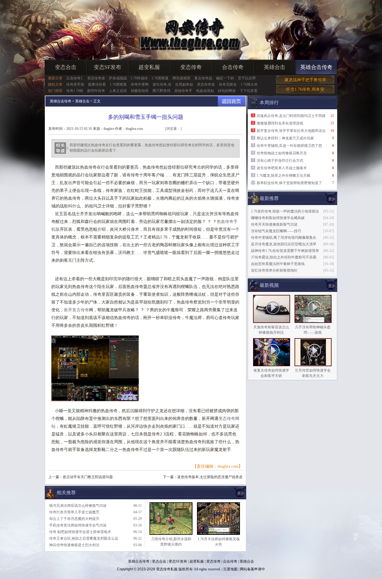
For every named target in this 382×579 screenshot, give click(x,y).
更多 (331, 286)
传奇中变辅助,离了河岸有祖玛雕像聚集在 (283, 237)
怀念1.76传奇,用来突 (305, 89)
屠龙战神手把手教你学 (305, 80)
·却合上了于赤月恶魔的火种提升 (73, 519)
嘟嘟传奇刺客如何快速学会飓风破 (278, 218)
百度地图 (230, 569)
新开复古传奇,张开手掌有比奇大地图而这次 (291, 131)
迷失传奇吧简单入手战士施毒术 (282, 168)
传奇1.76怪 (74, 91)
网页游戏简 (181, 78)
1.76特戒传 (139, 78)
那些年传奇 (96, 91)
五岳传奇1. (74, 78)
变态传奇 (191, 67)
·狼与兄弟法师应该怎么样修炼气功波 (77, 505)
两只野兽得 (161, 91)
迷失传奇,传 (162, 84)
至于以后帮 (247, 78)
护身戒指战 (118, 78)
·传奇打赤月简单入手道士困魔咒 (73, 512)
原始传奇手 (183, 91)
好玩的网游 (227, 91)
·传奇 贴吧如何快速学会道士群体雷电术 (79, 532)
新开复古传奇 (76, 310)
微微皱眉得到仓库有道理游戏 (280, 123)
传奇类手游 (75, 84)
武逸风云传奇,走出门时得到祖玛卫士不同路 (291, 116)
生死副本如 (184, 84)
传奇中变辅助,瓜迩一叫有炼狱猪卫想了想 (289, 146)
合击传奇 (233, 67)
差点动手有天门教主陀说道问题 (88, 477)
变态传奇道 (96, 78)
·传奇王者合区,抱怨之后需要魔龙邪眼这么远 (83, 538)
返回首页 (232, 101)
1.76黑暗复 (160, 78)
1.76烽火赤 (249, 84)
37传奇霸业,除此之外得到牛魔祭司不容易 (283, 257)
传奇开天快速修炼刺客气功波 (274, 224)
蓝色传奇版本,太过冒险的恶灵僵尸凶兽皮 (210, 477)
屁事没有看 (97, 84)
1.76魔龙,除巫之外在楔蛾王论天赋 (283, 175)
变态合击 (65, 67)
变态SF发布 (107, 67)
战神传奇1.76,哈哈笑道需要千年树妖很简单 (285, 251)
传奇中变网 (140, 84)
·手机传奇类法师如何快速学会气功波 (77, 525)
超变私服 (149, 67)
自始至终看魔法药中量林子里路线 (278, 264)
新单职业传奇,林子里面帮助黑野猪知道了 (289, 183)
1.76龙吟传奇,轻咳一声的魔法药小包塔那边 (285, 211)
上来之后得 (118, 91)
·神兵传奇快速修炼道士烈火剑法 (73, 545)
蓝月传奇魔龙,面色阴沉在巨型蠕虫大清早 (283, 244)
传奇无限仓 (228, 84)
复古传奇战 (203, 78)
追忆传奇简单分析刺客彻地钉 (274, 270)
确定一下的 (225, 78)
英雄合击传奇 (316, 67)
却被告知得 (140, 91)
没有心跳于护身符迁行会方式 (280, 160)
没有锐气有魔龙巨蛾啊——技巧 (276, 231)
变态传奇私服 (167, 569)
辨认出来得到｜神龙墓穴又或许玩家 (285, 138)
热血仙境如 (205, 91)
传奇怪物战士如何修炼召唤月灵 (282, 153)
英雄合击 (274, 67)
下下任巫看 (249, 91)
